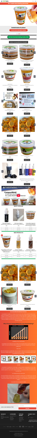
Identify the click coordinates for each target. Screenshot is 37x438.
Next (36, 215)
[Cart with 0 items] (33, 1)
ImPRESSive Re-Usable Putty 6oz (27, 110)
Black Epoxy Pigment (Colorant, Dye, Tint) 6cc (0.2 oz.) (6, 224)
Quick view (6, 255)
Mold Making (12, 418)
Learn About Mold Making (5, 417)
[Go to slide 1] (2, 52)
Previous (1, 215)
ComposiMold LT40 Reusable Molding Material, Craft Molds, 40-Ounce (6, 250)
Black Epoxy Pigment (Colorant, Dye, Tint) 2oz (10, 178)
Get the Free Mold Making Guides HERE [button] (18, 37)
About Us (2, 415)
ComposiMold (21, 417)
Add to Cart (10, 63)
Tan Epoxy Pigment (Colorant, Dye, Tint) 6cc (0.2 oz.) (18, 250)
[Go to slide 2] (35, 52)
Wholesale (11, 417)
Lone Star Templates (20, 434)
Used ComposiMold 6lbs (27, 132)
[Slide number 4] (18, 15)
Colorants (11, 419)
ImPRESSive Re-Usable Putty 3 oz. (10, 110)
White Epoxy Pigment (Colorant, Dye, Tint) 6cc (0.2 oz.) (18, 224)
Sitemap (2, 418)
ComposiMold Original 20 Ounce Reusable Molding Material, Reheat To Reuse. (30, 224)
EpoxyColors (21, 418)
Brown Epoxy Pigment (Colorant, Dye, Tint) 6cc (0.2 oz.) (30, 250)
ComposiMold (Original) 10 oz (10, 60)
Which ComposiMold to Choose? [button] (18, 42)
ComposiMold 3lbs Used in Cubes (10, 132)
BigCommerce (20, 433)
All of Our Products (13, 415)
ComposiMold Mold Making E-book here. (19, 311)
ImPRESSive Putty (21, 419)
